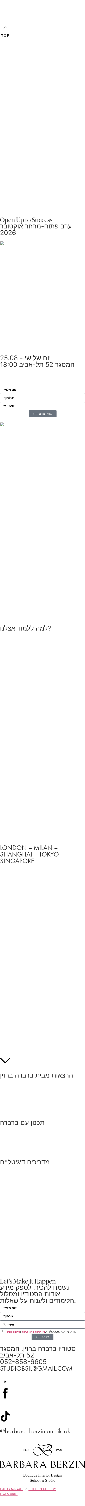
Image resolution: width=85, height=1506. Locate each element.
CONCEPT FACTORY (42, 1489)
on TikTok (35, 1431)
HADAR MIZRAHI (11, 1489)
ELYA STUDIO (9, 1494)
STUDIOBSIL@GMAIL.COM (36, 1368)
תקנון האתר (12, 1331)
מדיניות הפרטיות (33, 1331)
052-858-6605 (23, 1362)
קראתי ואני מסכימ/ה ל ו (40, 1331)
